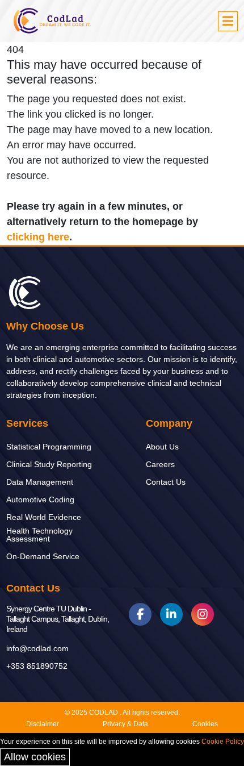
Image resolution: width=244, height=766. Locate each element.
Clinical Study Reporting (49, 464)
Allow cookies (35, 757)
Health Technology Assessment (39, 535)
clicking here (38, 237)
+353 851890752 (37, 666)
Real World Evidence (43, 517)
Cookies (205, 724)
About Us (162, 447)
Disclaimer (42, 724)
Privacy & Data (125, 724)
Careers (160, 464)
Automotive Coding (40, 499)
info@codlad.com (37, 648)
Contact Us (166, 482)
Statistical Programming (48, 447)
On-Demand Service (42, 556)
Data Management (39, 482)
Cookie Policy (222, 742)
